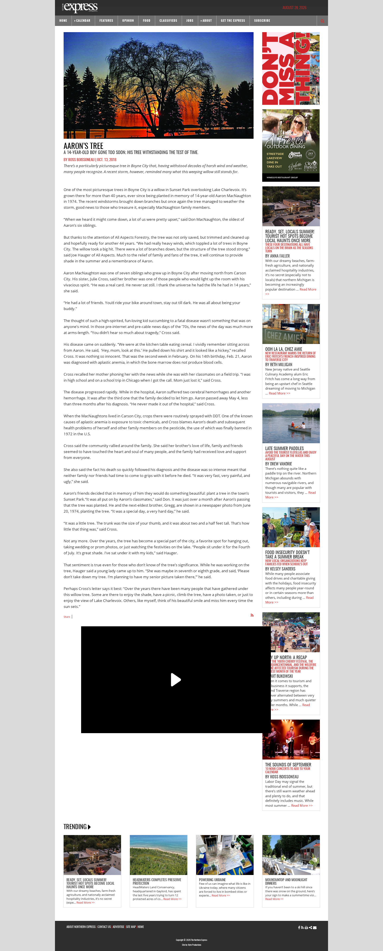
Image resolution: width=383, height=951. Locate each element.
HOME (141, 927)
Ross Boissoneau (81, 160)
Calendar (83, 21)
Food (146, 21)
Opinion (128, 21)
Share (67, 616)
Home (63, 21)
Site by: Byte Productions (191, 945)
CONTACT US (104, 927)
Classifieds (168, 21)
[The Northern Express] (80, 8)
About (207, 21)
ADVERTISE (118, 927)
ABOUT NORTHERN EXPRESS (81, 927)
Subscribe (262, 21)
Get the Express (233, 21)
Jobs (189, 21)
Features (106, 21)
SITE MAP (131, 927)
